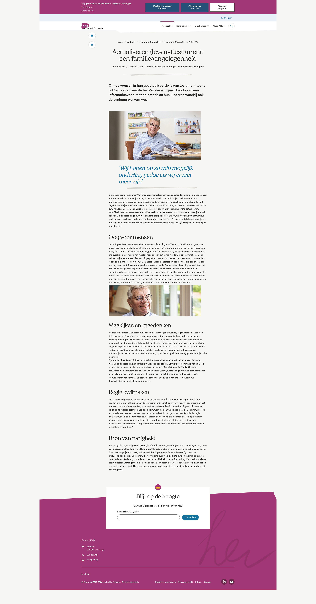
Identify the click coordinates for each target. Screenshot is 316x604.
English (85, 574)
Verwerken (190, 517)
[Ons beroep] (208, 25)
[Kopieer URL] (92, 44)
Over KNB (218, 26)
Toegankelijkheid (185, 582)
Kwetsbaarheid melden (165, 582)
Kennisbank (182, 26)
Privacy (198, 582)
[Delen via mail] (92, 35)
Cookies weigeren (222, 7)
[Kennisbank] (189, 25)
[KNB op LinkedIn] (224, 582)
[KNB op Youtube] (232, 582)
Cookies (207, 582)
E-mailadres (128, 512)
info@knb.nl (92, 560)
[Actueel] (171, 25)
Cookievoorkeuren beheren (162, 7)
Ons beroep (201, 26)
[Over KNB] (224, 25)
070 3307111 (92, 555)
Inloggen (228, 18)
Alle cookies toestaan (194, 7)
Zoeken (232, 26)
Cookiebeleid (87, 11)
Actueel (166, 26)
